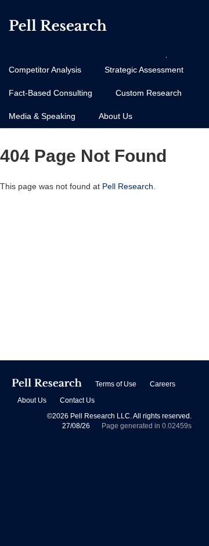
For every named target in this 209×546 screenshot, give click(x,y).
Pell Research (127, 186)
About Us (115, 116)
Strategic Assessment (144, 69)
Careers (162, 384)
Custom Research (149, 92)
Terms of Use (115, 384)
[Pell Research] (58, 27)
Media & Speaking (42, 116)
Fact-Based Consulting (50, 92)
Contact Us (77, 400)
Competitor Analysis (45, 69)
